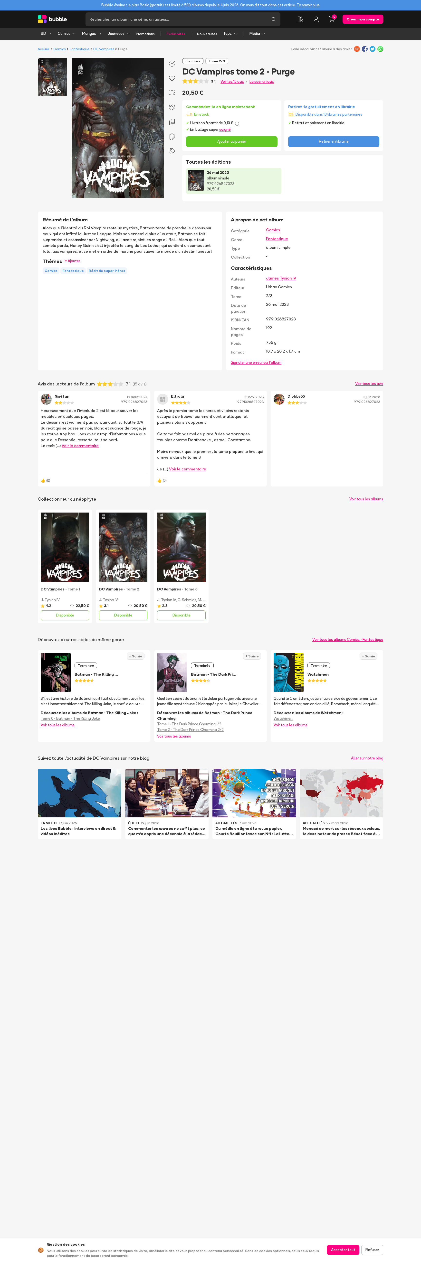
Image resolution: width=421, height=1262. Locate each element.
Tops (227, 33)
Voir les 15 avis (232, 81)
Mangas (89, 33)
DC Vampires (103, 49)
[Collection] (301, 19)
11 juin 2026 (371, 397)
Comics (64, 33)
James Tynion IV (281, 278)
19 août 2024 (137, 397)
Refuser (372, 1249)
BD (43, 33)
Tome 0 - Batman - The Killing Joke (70, 718)
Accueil (43, 49)
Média (254, 33)
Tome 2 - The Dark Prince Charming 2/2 (190, 729)
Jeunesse (116, 33)
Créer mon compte (363, 19)
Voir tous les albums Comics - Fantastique (347, 639)
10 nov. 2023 (254, 397)
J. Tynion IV (50, 600)
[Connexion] (316, 19)
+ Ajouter (72, 261)
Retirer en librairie (334, 141)
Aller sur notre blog (367, 758)
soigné (225, 129)
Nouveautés (207, 34)
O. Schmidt (187, 600)
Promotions (145, 34)
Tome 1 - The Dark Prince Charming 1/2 (189, 724)
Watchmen (283, 718)
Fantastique (79, 49)
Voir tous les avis (369, 383)
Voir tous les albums (366, 499)
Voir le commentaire (80, 445)
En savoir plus (308, 5)
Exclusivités (176, 34)
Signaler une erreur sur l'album (256, 362)
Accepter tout (343, 1249)
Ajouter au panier (231, 141)
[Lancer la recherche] (273, 19)
